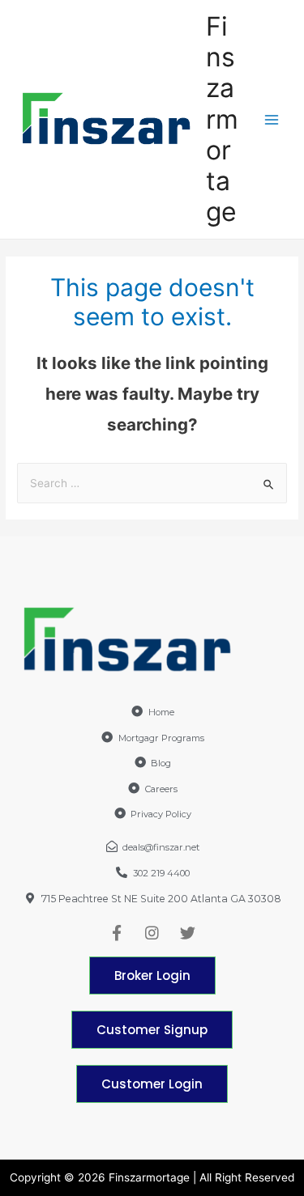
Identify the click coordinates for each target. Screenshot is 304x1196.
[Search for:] (152, 483)
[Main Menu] (272, 119)
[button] (152, 975)
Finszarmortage (222, 119)
